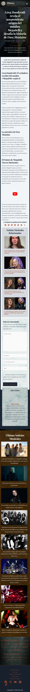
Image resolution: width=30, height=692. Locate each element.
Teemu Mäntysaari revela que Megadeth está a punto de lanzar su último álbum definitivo (14, 252)
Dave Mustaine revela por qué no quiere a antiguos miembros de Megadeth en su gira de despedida (14, 272)
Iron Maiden (19, 644)
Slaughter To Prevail (6, 657)
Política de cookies (15, 679)
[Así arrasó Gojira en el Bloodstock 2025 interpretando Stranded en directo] (14, 594)
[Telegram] (18, 225)
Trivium (20, 659)
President (21, 654)
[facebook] (6, 682)
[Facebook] (5, 225)
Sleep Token (14, 657)
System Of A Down (12, 659)
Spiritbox (26, 657)
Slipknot (20, 657)
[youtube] (16, 682)
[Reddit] (15, 225)
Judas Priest (27, 644)
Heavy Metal (10, 644)
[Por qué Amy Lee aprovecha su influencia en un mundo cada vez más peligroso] (14, 495)
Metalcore (10, 650)
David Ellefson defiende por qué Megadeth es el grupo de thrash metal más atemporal (14, 292)
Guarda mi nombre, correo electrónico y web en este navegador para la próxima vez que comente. (14, 377)
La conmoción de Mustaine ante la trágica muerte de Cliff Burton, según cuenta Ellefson (15, 313)
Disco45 (10, 2)
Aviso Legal (15, 676)
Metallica (18, 650)
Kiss (2, 647)
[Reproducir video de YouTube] (15, 193)
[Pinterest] (8, 225)
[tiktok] (6, 684)
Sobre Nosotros (15, 670)
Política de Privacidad (15, 674)
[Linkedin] (12, 225)
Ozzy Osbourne (11, 653)
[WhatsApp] (21, 225)
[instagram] (20, 682)
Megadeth (19, 41)
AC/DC (2, 640)
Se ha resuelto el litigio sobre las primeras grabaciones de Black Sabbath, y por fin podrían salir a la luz (14, 554)
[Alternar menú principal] (27, 3)
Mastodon (19, 647)
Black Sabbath (11, 640)
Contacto (15, 672)
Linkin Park (13, 647)
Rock (25, 654)
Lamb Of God (6, 647)
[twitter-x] (11, 682)
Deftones (21, 640)
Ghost (2, 644)
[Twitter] (24, 225)
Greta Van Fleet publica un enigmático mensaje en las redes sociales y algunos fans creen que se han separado (14, 461)
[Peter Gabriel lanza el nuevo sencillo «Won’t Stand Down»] (14, 473)
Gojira (5, 644)
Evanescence (26, 640)
